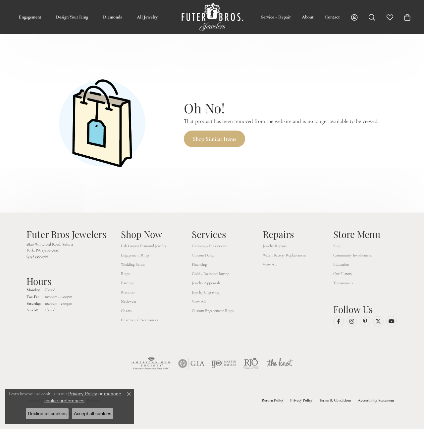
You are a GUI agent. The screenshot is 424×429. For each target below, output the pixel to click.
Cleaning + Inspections (209, 246)
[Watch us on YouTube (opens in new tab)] (391, 321)
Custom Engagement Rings (213, 310)
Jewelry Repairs (275, 246)
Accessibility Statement (376, 400)
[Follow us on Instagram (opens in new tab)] (351, 321)
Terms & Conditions (335, 400)
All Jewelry (147, 17)
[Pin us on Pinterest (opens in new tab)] (365, 321)
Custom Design (203, 255)
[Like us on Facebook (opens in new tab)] (338, 321)
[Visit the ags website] (151, 363)
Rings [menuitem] (125, 273)
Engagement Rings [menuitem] (135, 255)
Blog (336, 246)
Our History (342, 273)
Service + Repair (276, 17)
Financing (199, 264)
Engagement (30, 17)
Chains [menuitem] (126, 310)
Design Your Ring (72, 17)
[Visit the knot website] (279, 363)
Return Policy (273, 400)
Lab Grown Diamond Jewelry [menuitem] (143, 246)
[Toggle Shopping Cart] (407, 17)
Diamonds (112, 17)
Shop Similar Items (214, 139)
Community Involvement (352, 255)
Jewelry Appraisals (206, 283)
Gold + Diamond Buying (210, 273)
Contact (332, 17)
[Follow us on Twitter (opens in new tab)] (378, 321)
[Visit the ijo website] (223, 363)
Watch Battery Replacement (284, 255)
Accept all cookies (92, 413)
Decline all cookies (47, 413)
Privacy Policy (301, 400)
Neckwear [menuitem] (128, 301)
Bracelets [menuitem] (128, 292)
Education (341, 264)
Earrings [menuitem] (127, 283)
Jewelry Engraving (205, 292)
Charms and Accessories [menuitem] (139, 320)
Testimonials (343, 283)
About (308, 17)
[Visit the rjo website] (251, 363)
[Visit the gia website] (191, 363)
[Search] (372, 17)
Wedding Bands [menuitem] (133, 264)
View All (199, 301)
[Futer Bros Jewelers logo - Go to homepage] (212, 17)
